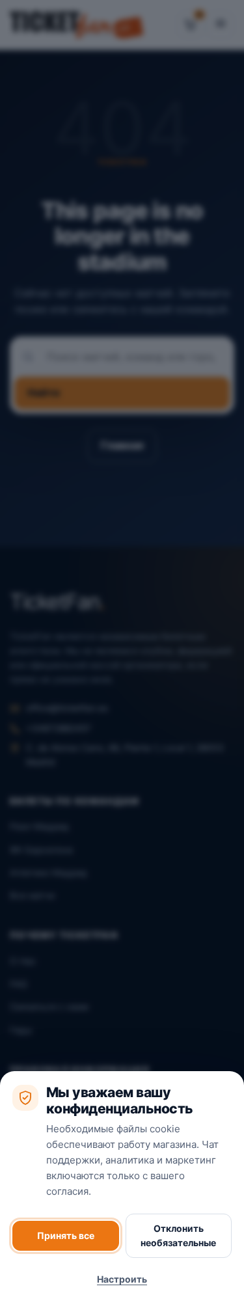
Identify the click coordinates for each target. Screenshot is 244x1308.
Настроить (122, 1279)
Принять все (65, 1235)
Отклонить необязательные (178, 1235)
